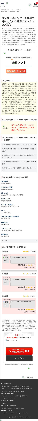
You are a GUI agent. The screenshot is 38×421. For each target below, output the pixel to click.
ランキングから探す (14, 396)
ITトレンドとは (5, 386)
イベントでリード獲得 (19, 408)
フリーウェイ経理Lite (7, 205)
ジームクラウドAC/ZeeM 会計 (10, 216)
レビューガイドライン (25, 386)
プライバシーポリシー (16, 388)
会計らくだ (4, 193)
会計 (12, 9)
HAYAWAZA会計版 (6, 187)
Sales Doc (24, 413)
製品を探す (4, 396)
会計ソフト (18, 9)
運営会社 (4, 391)
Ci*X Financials (5, 199)
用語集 (3, 403)
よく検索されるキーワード (8, 398)
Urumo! (12, 413)
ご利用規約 (14, 386)
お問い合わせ (21, 391)
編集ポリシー (5, 388)
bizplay (18, 413)
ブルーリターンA (6, 228)
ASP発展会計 (5, 181)
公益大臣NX (4, 234)
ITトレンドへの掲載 (6, 408)
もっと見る (5, 241)
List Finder (4, 413)
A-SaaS (3, 210)
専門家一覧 (24, 396)
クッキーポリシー (28, 388)
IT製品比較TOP (5, 9)
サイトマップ (12, 391)
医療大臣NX (4, 222)
